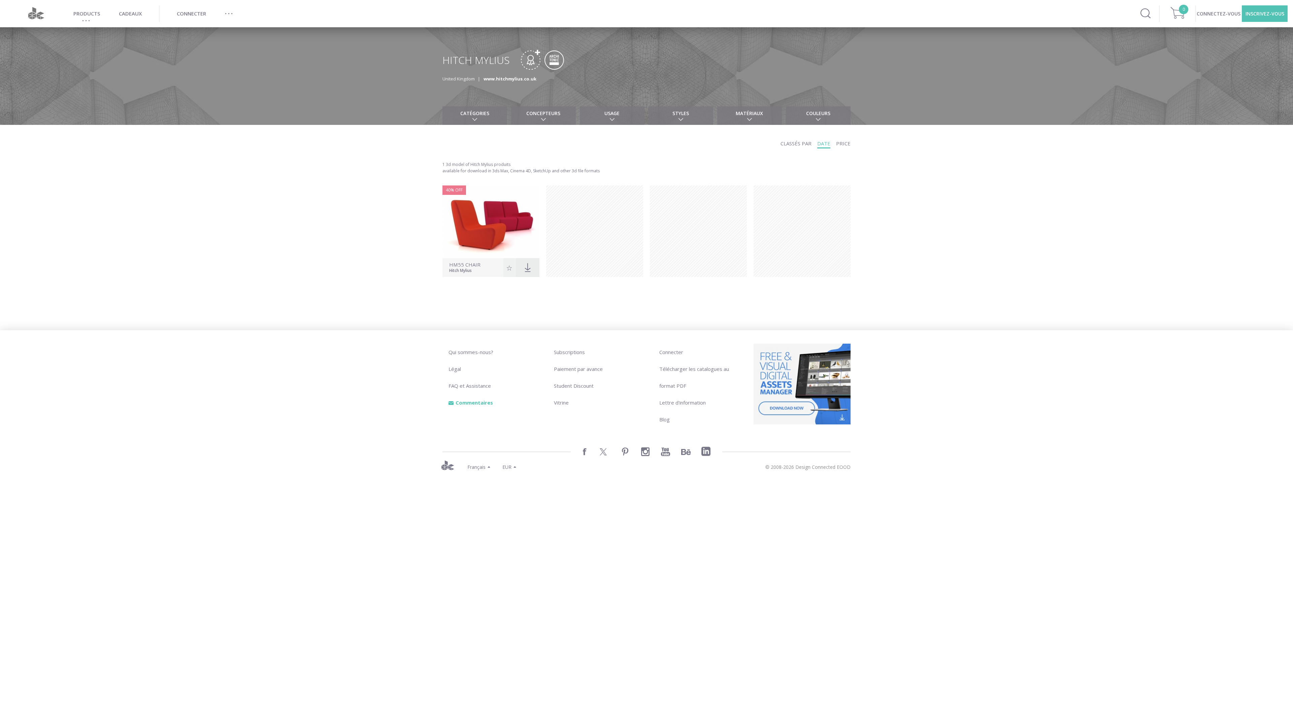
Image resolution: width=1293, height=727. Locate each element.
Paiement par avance (578, 369)
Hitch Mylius (460, 271)
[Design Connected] (36, 13)
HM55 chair (464, 265)
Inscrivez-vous (1265, 13)
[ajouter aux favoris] (509, 267)
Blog (664, 419)
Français (476, 467)
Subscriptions (569, 352)
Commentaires (474, 402)
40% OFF (454, 190)
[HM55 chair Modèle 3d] (490, 221)
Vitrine (561, 402)
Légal (455, 369)
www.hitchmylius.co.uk (510, 79)
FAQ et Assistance (470, 385)
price (843, 143)
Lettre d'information (682, 402)
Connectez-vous (1218, 13)
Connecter (671, 352)
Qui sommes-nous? (471, 352)
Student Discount (574, 385)
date (823, 143)
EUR (506, 467)
